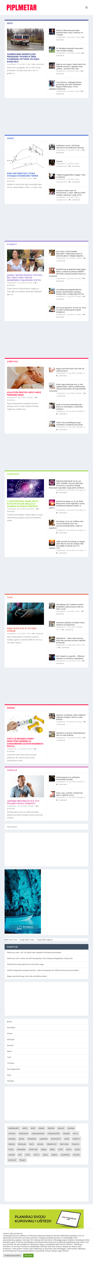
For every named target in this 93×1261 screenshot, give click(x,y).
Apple (25, 1128)
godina (71, 1128)
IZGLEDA (11, 1139)
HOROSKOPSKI (54, 1133)
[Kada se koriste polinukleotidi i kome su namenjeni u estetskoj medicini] (52, 406)
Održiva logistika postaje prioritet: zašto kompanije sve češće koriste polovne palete (43, 970)
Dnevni (51, 1128)
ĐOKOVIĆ (12, 1160)
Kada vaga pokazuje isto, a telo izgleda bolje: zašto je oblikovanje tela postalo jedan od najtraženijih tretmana (67, 387)
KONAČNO (32, 1139)
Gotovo (59, 161)
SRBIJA (43, 1149)
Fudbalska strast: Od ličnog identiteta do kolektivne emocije (70, 146)
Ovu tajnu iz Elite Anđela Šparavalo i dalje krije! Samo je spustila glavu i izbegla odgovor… (70, 253)
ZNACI (45, 1155)
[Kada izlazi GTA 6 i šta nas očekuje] (25, 614)
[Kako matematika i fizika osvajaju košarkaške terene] (25, 157)
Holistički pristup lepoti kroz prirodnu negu (24, 393)
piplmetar (12, 64)
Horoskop (30, 509)
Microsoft (56, 1139)
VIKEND (11, 1155)
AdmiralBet (13, 1128)
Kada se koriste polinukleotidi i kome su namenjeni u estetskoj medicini (69, 406)
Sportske (33, 1149)
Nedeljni (22, 1144)
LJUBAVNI (43, 1139)
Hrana (29, 749)
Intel (75, 1133)
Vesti (28, 64)
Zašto (36, 1155)
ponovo (75, 1144)
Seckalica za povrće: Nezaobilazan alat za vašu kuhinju (70, 734)
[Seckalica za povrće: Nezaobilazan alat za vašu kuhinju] (52, 734)
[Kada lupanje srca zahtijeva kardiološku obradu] (52, 778)
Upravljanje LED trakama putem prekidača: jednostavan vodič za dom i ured (69, 606)
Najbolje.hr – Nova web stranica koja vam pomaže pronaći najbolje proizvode (70, 640)
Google (11, 1133)
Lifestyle (30, 397)
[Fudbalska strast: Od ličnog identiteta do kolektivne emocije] (52, 147)
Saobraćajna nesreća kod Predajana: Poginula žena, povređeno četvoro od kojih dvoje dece (23, 58)
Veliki (77, 1149)
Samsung (21, 1149)
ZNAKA (54, 1155)
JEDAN (21, 1139)
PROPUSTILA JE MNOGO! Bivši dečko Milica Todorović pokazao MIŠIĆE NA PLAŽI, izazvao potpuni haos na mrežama (67, 272)
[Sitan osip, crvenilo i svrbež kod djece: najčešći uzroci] (52, 794)
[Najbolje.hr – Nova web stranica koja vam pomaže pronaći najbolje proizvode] (52, 639)
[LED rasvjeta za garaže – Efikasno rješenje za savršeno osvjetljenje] (52, 657)
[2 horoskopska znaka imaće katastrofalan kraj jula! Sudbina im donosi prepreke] (25, 488)
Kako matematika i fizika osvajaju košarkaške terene (22, 174)
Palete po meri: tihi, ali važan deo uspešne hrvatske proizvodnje (34, 952)
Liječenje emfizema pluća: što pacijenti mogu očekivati (23, 802)
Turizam (10, 1063)
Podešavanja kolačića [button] (12, 1255)
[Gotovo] (52, 163)
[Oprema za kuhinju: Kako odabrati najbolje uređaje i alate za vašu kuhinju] (52, 716)
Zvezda (76, 1155)
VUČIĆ (27, 1155)
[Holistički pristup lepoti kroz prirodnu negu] (25, 378)
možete (76, 1139)
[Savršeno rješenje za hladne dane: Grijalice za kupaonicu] (52, 624)
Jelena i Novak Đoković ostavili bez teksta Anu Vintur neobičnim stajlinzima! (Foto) (25, 277)
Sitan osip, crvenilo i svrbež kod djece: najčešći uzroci (69, 794)
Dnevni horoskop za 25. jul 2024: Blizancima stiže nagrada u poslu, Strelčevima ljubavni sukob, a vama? (67, 504)
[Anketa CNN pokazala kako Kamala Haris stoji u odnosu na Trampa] (52, 32)
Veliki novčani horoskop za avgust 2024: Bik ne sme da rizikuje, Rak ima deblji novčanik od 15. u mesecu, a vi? (67, 544)
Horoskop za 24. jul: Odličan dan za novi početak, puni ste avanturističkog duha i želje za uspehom (66, 524)
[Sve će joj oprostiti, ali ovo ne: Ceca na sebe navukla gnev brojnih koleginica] (52, 309)
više (20, 1155)
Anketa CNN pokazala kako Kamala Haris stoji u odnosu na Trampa (69, 32)
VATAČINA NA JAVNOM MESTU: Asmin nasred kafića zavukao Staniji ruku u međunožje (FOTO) (70, 291)
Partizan (64, 1144)
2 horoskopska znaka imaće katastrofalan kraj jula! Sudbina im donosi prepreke (22, 504)
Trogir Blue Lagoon (44, 939)
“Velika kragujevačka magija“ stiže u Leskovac (70, 176)
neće (31, 1144)
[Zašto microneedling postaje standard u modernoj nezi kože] (52, 424)
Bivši (33, 1128)
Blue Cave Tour (11, 939)
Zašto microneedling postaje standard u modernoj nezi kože (69, 423)
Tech (28, 633)
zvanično (65, 1155)
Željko (22, 1160)
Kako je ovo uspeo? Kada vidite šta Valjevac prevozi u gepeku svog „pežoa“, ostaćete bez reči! (71, 66)
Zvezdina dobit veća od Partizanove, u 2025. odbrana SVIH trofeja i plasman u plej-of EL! (70, 192)
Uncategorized (61, 166)
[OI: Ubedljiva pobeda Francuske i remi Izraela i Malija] (52, 50)
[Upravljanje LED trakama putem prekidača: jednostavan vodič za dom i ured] (52, 606)
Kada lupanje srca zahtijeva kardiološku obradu (68, 778)
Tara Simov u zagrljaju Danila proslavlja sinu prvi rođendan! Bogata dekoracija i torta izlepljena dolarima (65, 85)
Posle (11, 1149)
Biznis (79, 645)
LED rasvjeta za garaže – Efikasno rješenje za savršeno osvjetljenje (70, 657)
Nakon (11, 1144)
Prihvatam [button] (28, 1255)
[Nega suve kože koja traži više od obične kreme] (52, 370)
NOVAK (40, 1144)
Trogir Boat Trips (26, 939)
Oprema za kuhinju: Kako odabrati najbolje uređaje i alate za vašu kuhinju (71, 717)
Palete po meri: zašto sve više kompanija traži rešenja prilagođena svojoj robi (40, 958)
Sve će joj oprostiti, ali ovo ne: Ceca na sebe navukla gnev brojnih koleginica (71, 309)
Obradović (52, 1144)
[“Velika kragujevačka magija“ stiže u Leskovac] (52, 176)
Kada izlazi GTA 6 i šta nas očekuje (21, 629)
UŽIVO (68, 1149)
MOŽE (66, 1139)
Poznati (29, 283)
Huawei (66, 1133)
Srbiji (52, 1149)
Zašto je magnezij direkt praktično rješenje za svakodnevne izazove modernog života (25, 742)
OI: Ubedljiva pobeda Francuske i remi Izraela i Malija (70, 49)
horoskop (23, 1133)
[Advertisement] (49, 118)
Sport (30, 178)
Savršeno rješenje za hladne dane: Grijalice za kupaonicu (70, 623)
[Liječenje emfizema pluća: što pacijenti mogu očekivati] (25, 786)
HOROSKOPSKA (38, 1133)
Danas (41, 1128)
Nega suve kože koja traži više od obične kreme (70, 369)
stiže (60, 1149)
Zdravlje (31, 806)
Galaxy (61, 1128)
